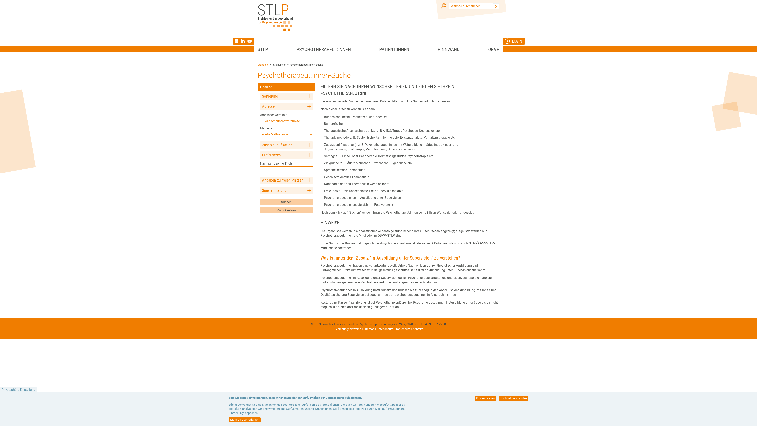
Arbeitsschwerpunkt (273, 115)
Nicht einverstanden (514, 398)
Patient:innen (394, 49)
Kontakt (418, 329)
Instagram (237, 41)
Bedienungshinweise (347, 329)
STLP (263, 49)
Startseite (263, 64)
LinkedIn (244, 41)
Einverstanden (485, 398)
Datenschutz (385, 329)
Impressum (402, 329)
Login (517, 41)
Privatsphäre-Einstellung (18, 389)
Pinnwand (449, 49)
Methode (266, 128)
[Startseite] (275, 17)
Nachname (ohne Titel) (276, 163)
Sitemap (369, 329)
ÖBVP (493, 49)
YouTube (250, 41)
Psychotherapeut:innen (323, 49)
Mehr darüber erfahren (244, 419)
